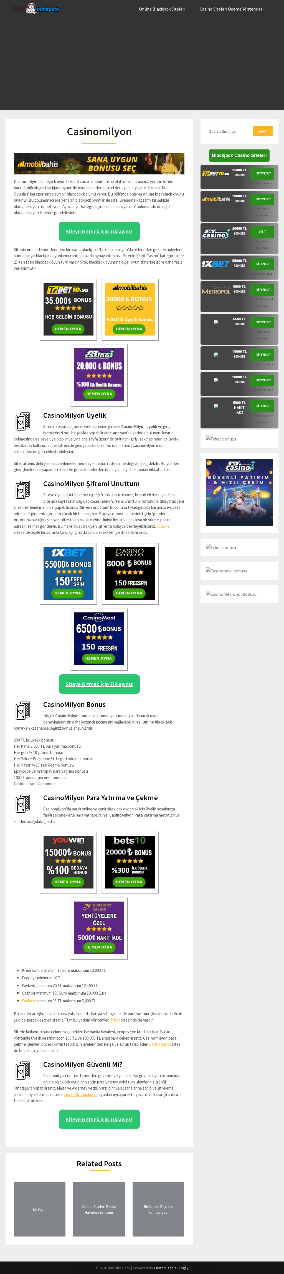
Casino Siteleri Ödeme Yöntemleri (231, 9)
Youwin (163, 526)
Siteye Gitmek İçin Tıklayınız (99, 231)
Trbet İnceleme (262, 183)
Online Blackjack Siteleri (162, 9)
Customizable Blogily (171, 1267)
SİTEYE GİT (263, 173)
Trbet (115, 1020)
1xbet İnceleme (262, 274)
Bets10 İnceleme (262, 390)
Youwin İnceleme (262, 364)
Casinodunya (160, 1044)
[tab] (239, 177)
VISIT (262, 231)
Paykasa (29, 1000)
